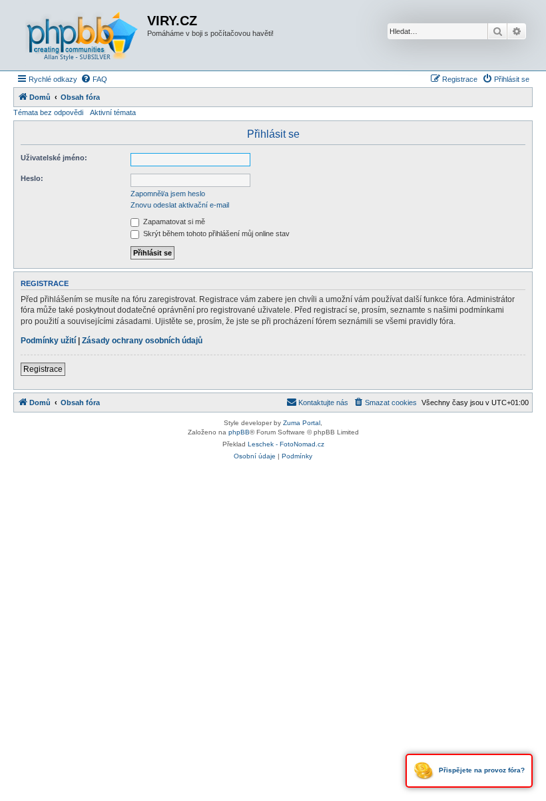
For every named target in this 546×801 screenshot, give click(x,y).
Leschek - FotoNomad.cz (286, 444)
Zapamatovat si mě (173, 222)
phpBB (239, 432)
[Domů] (82, 35)
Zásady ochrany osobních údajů (142, 340)
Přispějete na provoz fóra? (481, 770)
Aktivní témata (113, 112)
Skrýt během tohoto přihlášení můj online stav (215, 234)
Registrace (43, 369)
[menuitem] (94, 79)
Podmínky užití (48, 340)
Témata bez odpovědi (48, 112)
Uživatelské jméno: (54, 158)
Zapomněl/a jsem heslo (168, 194)
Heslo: (32, 178)
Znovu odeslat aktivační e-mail (180, 205)
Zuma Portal (301, 422)
